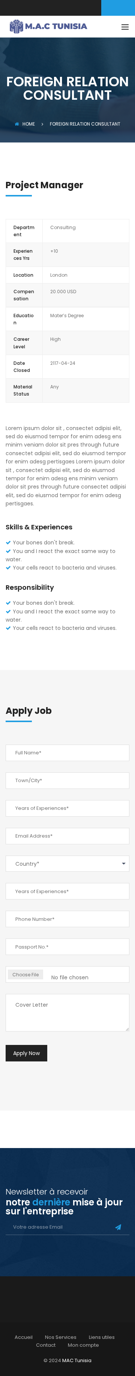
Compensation (24, 295)
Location (23, 275)
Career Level (21, 342)
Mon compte (83, 1345)
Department (24, 231)
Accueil (24, 1337)
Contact (46, 1345)
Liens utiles (102, 1337)
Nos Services (60, 1337)
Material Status (23, 390)
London (59, 275)
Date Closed (22, 366)
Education (24, 319)
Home (28, 124)
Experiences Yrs (23, 254)
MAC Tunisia (77, 1360)
